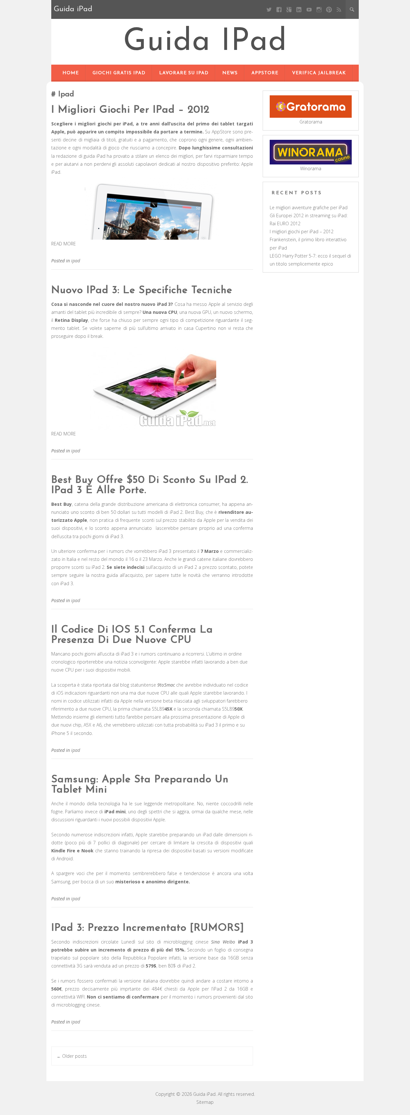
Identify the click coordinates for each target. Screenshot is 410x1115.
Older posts (72, 1056)
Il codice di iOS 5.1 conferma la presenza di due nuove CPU (132, 635)
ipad (75, 261)
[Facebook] (279, 9)
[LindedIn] (299, 9)
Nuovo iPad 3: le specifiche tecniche (141, 290)
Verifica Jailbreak (319, 73)
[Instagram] (319, 9)
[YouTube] (309, 9)
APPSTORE (264, 73)
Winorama (310, 168)
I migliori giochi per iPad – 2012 (130, 110)
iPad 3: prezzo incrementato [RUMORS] (147, 928)
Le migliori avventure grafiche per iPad (309, 207)
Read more (63, 244)
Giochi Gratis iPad (119, 73)
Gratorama (310, 122)
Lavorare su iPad (184, 73)
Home (70, 73)
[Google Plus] (289, 9)
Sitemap (205, 1102)
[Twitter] (269, 9)
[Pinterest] (329, 9)
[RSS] (339, 9)
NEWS (230, 73)
